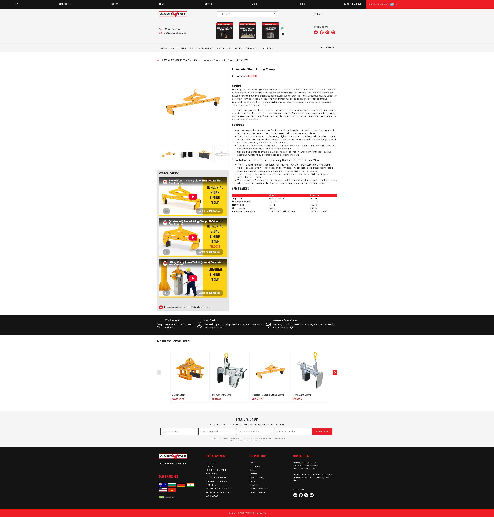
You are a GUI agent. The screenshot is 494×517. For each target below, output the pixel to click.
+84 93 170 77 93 (171, 29)
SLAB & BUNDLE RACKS (229, 48)
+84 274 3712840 (308, 463)
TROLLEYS (266, 48)
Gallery (114, 4)
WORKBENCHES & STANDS (219, 489)
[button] (335, 372)
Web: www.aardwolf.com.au (305, 468)
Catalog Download (352, 4)
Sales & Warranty (257, 477)
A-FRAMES (251, 48)
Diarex (209, 466)
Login (320, 14)
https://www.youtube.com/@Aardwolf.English (187, 307)
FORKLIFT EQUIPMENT (217, 470)
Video (254, 4)
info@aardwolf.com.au (175, 33)
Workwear (212, 496)
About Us (300, 4)
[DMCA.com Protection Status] (166, 496)
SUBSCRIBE (322, 431)
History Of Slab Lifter (259, 489)
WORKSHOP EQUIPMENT (218, 492)
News (17, 4)
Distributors (65, 4)
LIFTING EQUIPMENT (201, 48)
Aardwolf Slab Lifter (172, 48)
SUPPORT (208, 4)
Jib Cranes (211, 474)
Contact (161, 4)
